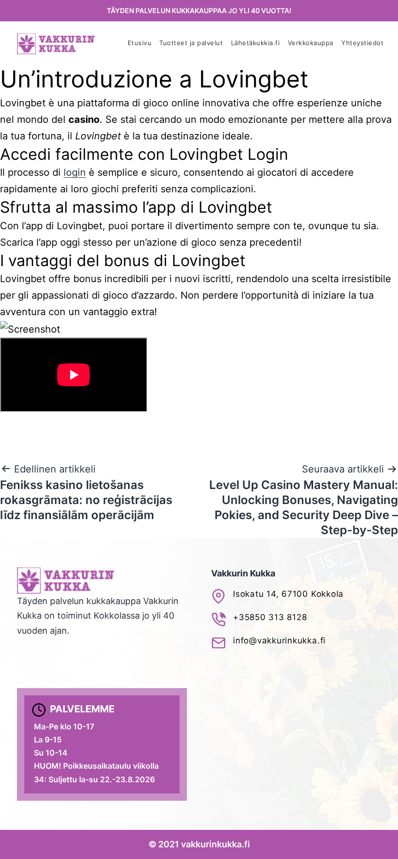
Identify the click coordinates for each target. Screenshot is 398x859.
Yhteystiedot (362, 43)
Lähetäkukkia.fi (255, 43)
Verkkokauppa (310, 43)
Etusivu (140, 43)
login (75, 172)
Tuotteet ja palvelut (191, 43)
